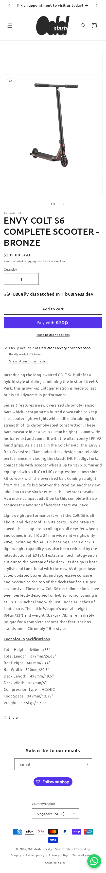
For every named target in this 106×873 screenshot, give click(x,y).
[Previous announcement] (9, 5)
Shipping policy (55, 863)
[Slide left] (42, 203)
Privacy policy (58, 855)
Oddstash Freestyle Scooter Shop (50, 849)
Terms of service (83, 855)
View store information (28, 361)
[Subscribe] (86, 764)
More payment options (53, 335)
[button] (9, 25)
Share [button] (13, 717)
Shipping (30, 261)
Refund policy (35, 855)
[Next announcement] (96, 5)
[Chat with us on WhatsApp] (94, 861)
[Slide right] (63, 203)
